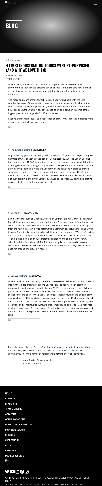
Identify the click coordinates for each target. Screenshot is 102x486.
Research (10, 450)
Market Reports (14, 455)
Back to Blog (14, 60)
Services (10, 434)
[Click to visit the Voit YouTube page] (12, 472)
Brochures (29, 477)
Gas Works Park (19, 275)
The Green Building (20, 149)
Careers (9, 477)
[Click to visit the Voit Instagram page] (27, 472)
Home (8, 393)
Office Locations (15, 419)
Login (8, 481)
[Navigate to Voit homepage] (13, 4)
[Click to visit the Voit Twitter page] (7, 472)
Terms (86, 477)
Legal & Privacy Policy (68, 477)
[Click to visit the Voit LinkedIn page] (17, 472)
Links (19, 477)
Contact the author (32, 363)
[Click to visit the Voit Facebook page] (22, 472)
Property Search (15, 429)
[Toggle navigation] (95, 3)
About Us (10, 414)
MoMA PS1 (16, 213)
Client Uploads (46, 477)
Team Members (13, 408)
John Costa (14, 78)
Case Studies (12, 440)
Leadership (11, 403)
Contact (10, 398)
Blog (8, 445)
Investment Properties (18, 424)
